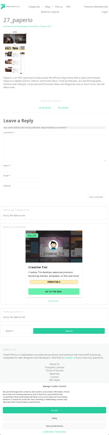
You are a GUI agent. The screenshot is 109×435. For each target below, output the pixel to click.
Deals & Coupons (50, 11)
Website (7, 186)
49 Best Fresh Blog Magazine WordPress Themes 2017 (28, 26)
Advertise (54, 373)
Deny (54, 418)
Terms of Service (54, 370)
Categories (34, 6)
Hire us (59, 6)
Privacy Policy (60, 431)
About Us (54, 364)
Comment (8, 132)
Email (6, 175)
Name (7, 165)
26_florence (45, 107)
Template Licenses (54, 367)
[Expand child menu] (42, 7)
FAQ (68, 6)
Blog (47, 6)
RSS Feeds (54, 380)
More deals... (54, 301)
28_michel (63, 107)
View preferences (54, 425)
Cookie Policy (48, 431)
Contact (54, 376)
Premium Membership (96, 6)
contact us (69, 357)
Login (105, 11)
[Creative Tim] (54, 247)
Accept (54, 410)
